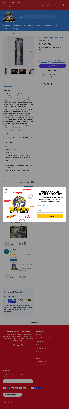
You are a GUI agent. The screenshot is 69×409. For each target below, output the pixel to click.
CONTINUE (50, 216)
